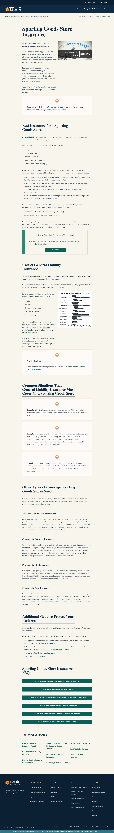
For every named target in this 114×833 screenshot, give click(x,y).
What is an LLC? (56, 787)
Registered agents (35, 797)
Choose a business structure (77, 793)
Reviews (107, 9)
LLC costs (54, 792)
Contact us (95, 797)
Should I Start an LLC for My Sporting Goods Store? (56, 746)
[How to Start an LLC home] (13, 9)
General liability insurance (33, 137)
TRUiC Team (106, 16)
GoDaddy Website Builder (57, 763)
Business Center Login (93, 2)
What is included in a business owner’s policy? (58, 689)
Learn (79, 9)
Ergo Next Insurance (49, 107)
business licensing (47, 653)
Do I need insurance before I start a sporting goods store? (58, 705)
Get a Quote (55, 249)
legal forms (49, 643)
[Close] (113, 831)
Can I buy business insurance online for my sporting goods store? (58, 681)
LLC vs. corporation (57, 801)
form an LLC (46, 649)
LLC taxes (54, 797)
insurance (41, 43)
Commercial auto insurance (41, 602)
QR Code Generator (77, 807)
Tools (99, 9)
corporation (57, 649)
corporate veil (40, 656)
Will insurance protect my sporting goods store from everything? (58, 713)
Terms (94, 811)
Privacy (94, 815)
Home (6, 16)
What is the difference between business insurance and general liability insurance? (58, 697)
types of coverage (42, 504)
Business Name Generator (79, 787)
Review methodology (98, 792)
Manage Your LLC (89, 9)
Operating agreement (78, 798)
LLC (33, 647)
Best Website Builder (79, 749)
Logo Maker (75, 803)
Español (94, 801)
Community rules (97, 806)
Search (107, 2)
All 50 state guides (35, 787)
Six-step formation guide (37, 792)
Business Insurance (17, 16)
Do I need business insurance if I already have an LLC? (58, 721)
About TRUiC (96, 787)
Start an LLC (70, 9)
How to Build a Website (80, 743)
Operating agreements (37, 801)
